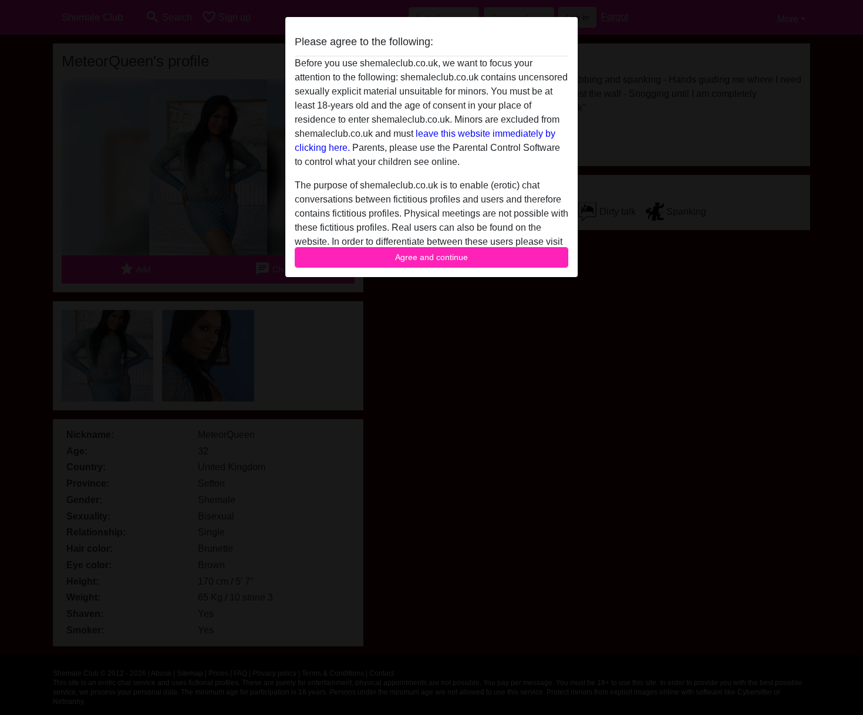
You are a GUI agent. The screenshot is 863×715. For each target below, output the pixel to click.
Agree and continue (431, 257)
